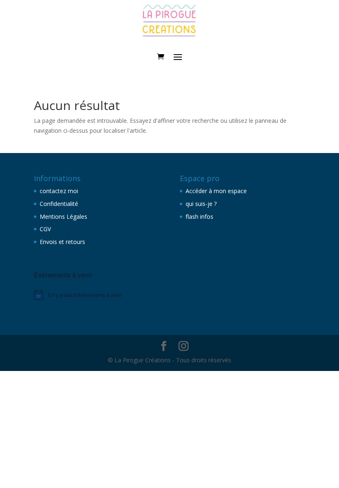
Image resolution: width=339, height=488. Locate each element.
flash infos (199, 216)
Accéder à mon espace (216, 191)
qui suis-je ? (201, 204)
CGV (45, 229)
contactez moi (59, 191)
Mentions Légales (63, 216)
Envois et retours (62, 242)
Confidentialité (59, 204)
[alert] (96, 295)
